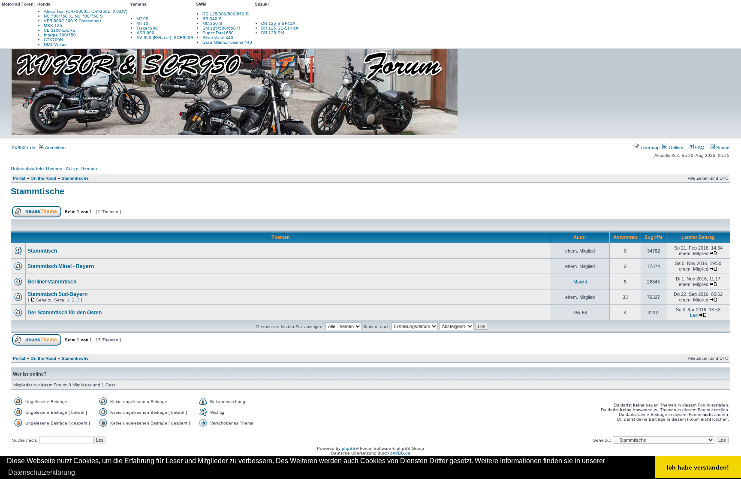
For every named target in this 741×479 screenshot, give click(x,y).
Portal (19, 178)
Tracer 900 (147, 28)
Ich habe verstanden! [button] (698, 467)
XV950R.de (23, 147)
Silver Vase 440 (217, 37)
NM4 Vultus (55, 44)
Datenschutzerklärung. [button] (42, 472)
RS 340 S (212, 18)
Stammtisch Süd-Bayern (57, 294)
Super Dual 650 (218, 32)
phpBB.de (400, 453)
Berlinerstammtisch (51, 282)
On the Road (43, 178)
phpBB (348, 448)
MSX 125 (53, 25)
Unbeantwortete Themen (36, 168)
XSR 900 (145, 32)
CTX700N (53, 39)
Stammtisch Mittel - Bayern (60, 266)
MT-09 (142, 18)
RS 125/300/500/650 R (225, 14)
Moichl (580, 281)
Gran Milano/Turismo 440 (227, 42)
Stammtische (75, 178)
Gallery (675, 147)
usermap (650, 147)
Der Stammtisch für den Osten (64, 313)
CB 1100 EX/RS (59, 30)
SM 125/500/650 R (221, 28)
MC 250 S (212, 23)
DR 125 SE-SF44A (279, 28)
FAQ (699, 147)
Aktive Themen (81, 168)
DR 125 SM (272, 32)
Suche (722, 147)
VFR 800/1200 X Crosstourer (72, 20)
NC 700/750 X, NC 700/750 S (73, 16)
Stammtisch (42, 251)
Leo (694, 315)
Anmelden (55, 147)
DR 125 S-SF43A (278, 23)
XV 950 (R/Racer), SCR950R (164, 37)
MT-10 (142, 23)
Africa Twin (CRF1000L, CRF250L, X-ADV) (85, 11)
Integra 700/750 (60, 35)
